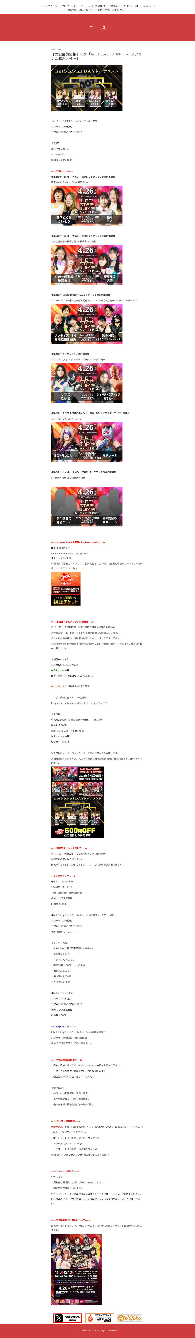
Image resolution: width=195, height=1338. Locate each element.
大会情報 (100, 6)
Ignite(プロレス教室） (80, 10)
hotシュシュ (90, 1330)
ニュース (86, 6)
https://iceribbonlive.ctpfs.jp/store (69, 553)
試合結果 (114, 6)
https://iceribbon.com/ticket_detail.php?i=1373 (80, 703)
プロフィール (69, 6)
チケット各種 (131, 6)
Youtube (147, 6)
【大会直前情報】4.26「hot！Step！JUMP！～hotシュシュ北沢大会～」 (96, 56)
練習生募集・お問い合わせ (112, 10)
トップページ (50, 6)
